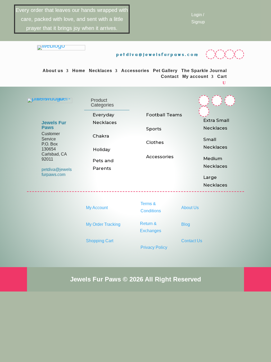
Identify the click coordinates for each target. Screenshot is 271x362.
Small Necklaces (215, 143)
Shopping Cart (99, 241)
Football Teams (164, 114)
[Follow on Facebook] (210, 54)
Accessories (135, 71)
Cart (222, 77)
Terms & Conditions (151, 207)
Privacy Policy (154, 247)
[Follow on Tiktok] (239, 54)
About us (53, 71)
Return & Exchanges (150, 227)
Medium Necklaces (215, 162)
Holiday (101, 149)
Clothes (155, 142)
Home (78, 71)
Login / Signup (198, 18)
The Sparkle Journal (204, 71)
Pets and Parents (103, 164)
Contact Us (191, 241)
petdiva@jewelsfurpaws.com (157, 55)
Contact (170, 77)
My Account (97, 207)
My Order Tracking (103, 224)
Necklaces (100, 71)
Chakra (101, 136)
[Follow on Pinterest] (229, 54)
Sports (153, 128)
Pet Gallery (165, 71)
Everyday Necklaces (105, 118)
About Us (190, 207)
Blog (185, 224)
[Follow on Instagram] (220, 54)
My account (195, 77)
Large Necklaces (215, 181)
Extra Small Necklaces (216, 124)
